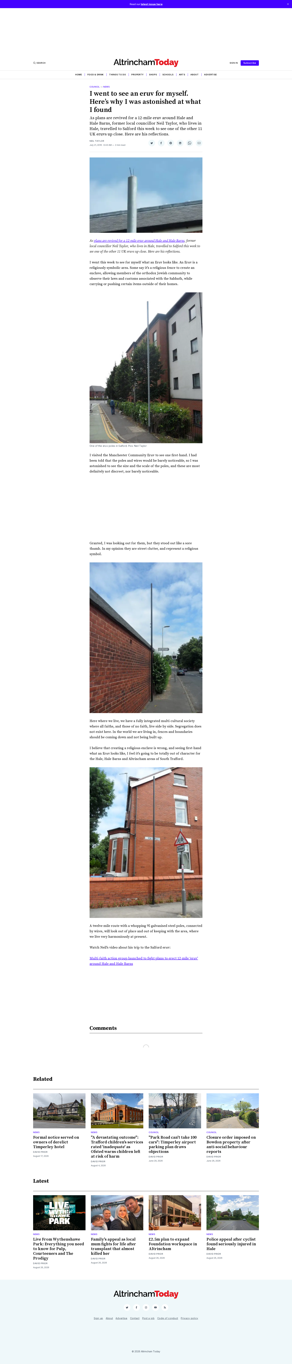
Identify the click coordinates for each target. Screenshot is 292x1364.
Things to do (117, 74)
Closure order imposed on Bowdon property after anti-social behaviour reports (231, 1144)
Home (78, 74)
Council (95, 86)
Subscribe (249, 62)
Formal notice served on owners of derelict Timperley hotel (56, 1142)
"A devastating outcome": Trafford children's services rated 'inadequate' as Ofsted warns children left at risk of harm (117, 1147)
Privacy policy (189, 1318)
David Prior (40, 1152)
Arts (182, 74)
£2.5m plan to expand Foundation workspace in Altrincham (173, 1244)
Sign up (98, 1318)
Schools (168, 74)
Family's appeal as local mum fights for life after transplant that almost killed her (113, 1246)
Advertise (210, 74)
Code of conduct (167, 1318)
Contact (135, 1318)
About (194, 74)
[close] (288, 4)
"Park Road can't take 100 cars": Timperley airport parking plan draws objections (173, 1144)
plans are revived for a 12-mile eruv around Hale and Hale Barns (139, 241)
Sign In (234, 63)
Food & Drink (95, 74)
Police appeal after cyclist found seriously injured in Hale (231, 1244)
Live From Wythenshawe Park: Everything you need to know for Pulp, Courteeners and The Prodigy (58, 1249)
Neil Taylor (97, 141)
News (106, 86)
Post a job (148, 1318)
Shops (153, 74)
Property (137, 74)
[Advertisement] (146, 32)
